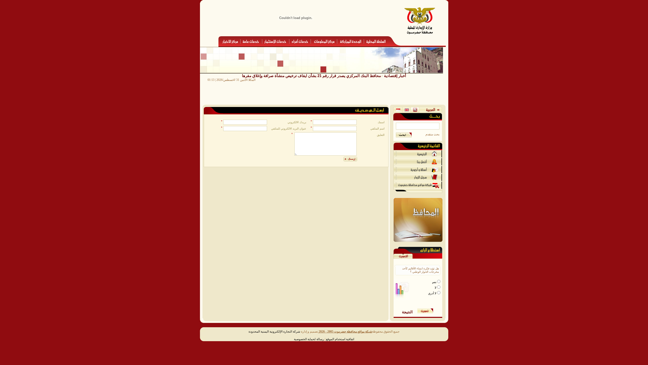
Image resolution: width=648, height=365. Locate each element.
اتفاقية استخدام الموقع (340, 339)
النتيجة (407, 312)
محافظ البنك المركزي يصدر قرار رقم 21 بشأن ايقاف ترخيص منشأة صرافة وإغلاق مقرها (311, 76)
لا (436, 287)
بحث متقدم (432, 134)
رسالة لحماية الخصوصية (309, 339)
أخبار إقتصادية (395, 76)
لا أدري (432, 293)
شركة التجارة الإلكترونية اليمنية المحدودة (274, 331)
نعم (434, 282)
